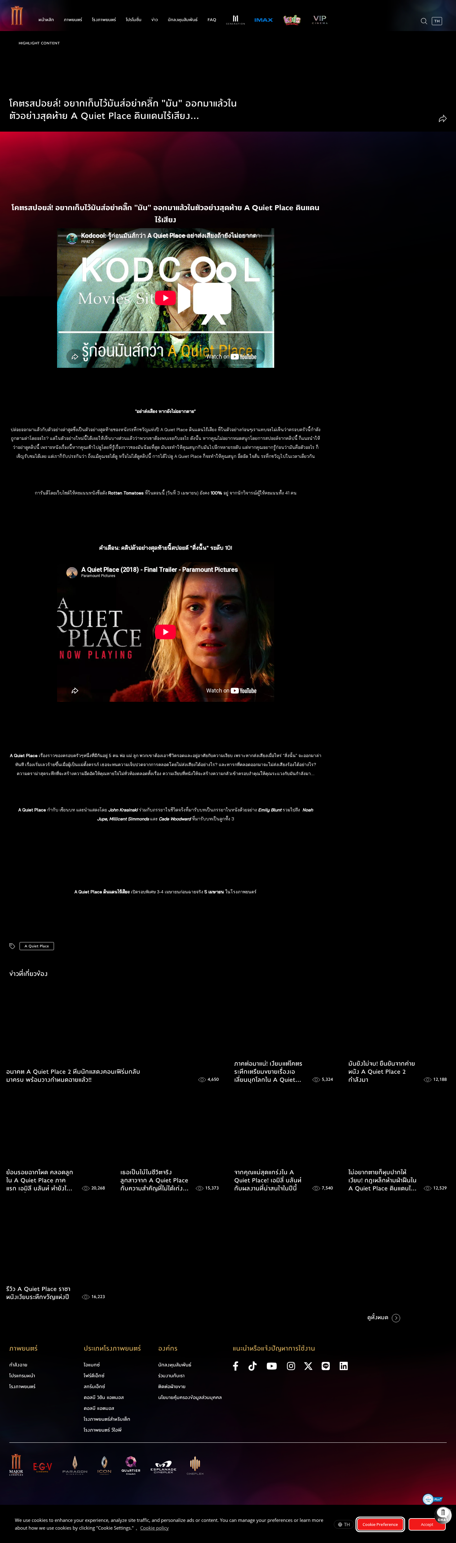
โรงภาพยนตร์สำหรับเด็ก (107, 1419)
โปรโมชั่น (133, 20)
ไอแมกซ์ (92, 1364)
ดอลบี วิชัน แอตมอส (104, 1397)
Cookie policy (154, 1528)
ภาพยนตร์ (73, 20)
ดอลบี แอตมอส (99, 1408)
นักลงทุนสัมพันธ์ (183, 20)
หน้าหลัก (46, 20)
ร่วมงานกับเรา (171, 1375)
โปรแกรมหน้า (22, 1375)
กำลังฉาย (18, 1364)
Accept (427, 1524)
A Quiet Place (37, 946)
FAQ (212, 20)
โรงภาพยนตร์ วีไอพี (103, 1430)
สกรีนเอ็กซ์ (94, 1386)
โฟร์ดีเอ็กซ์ (94, 1375)
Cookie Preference (380, 1524)
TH (347, 1524)
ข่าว (154, 20)
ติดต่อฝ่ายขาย (172, 1386)
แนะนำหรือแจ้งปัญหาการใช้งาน (274, 1348)
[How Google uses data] (172, 1529)
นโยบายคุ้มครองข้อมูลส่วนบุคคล (190, 1397)
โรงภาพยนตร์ (104, 20)
